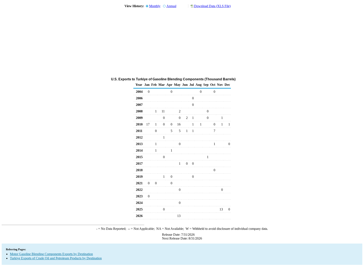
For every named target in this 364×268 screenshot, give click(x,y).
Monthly (155, 6)
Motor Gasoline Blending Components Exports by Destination (51, 254)
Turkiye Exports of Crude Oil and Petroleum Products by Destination (56, 258)
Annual (171, 6)
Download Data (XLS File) (212, 6)
